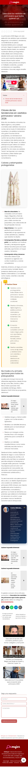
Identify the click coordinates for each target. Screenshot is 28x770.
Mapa (21, 762)
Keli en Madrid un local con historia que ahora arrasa (20, 616)
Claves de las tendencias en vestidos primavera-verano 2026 (13, 101)
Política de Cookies (8, 762)
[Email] (20, 607)
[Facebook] (3, 607)
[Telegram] (16, 607)
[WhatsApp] (12, 607)
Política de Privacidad (16, 761)
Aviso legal (6, 761)
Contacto (16, 762)
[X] (7, 607)
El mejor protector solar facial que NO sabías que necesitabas (7, 616)
